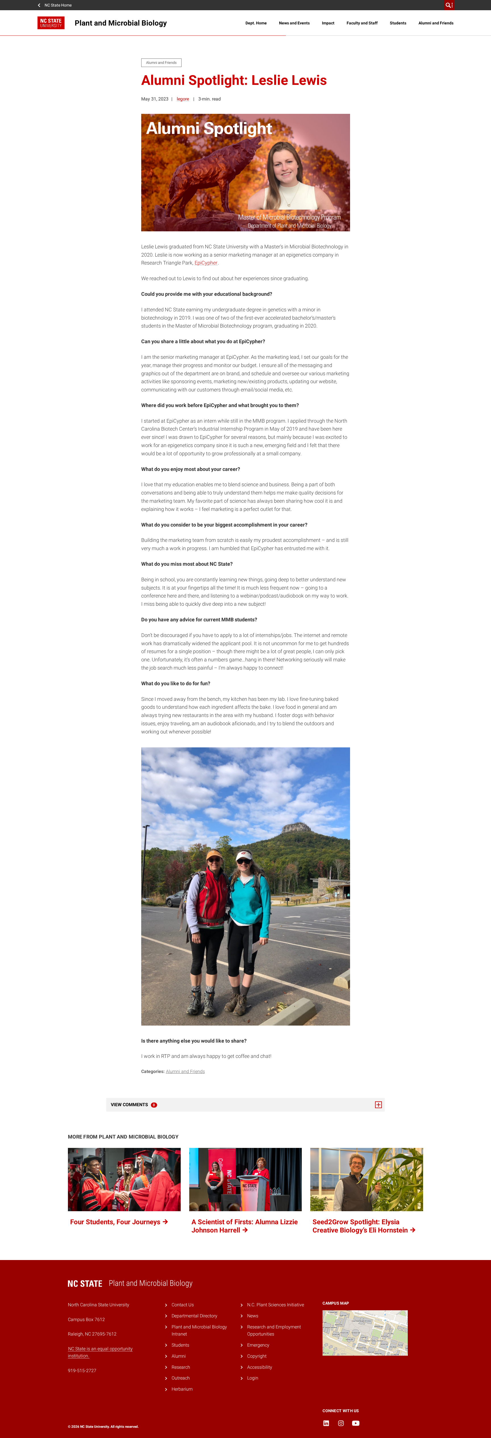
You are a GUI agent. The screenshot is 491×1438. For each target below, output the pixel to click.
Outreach (181, 1378)
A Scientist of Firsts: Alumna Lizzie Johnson (245, 1226)
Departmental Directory (194, 1315)
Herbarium (182, 1389)
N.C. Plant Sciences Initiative (275, 1304)
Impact (328, 23)
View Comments (148, 1104)
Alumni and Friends (436, 23)
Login (252, 1378)
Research (181, 1367)
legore (183, 99)
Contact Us (183, 1304)
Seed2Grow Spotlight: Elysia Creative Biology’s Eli (361, 1226)
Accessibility (259, 1367)
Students (398, 23)
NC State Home (58, 5)
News (252, 1315)
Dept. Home (256, 23)
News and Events (294, 23)
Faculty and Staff (362, 23)
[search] (449, 5)
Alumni (179, 1356)
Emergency (258, 1345)
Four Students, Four (116, 1222)
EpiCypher (206, 263)
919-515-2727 (82, 1370)
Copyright (257, 1356)
